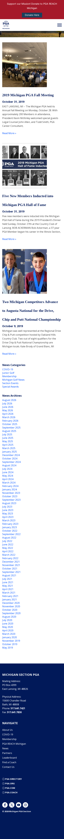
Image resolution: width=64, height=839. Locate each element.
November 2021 (11, 565)
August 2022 (9, 537)
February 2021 (10, 596)
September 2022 (11, 534)
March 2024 (8, 482)
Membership (9, 376)
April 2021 (7, 589)
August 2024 (9, 465)
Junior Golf (8, 373)
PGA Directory (13, 779)
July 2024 (7, 468)
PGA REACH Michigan (14, 743)
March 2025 (8, 448)
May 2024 (7, 475)
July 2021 (7, 579)
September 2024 (11, 462)
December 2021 (11, 561)
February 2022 (10, 558)
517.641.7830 (14, 712)
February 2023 (10, 523)
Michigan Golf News (13, 379)
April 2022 (7, 551)
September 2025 (11, 427)
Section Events (10, 383)
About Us (7, 730)
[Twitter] (11, 805)
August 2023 (9, 503)
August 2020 (9, 616)
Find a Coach (9, 762)
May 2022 (7, 548)
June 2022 (7, 544)
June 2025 (7, 438)
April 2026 (7, 413)
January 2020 (9, 637)
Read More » (9, 133)
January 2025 (9, 451)
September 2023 (11, 499)
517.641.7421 (18, 708)
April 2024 (7, 479)
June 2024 (7, 472)
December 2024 (11, 455)
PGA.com (10, 788)
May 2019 (7, 647)
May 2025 (7, 441)
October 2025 (9, 424)
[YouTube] (18, 805)
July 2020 (7, 620)
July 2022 (7, 541)
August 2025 (9, 431)
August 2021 (9, 575)
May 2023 (7, 513)
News (5, 748)
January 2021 (9, 599)
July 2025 (7, 434)
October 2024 (9, 458)
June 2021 (7, 582)
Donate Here (32, 14)
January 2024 (9, 489)
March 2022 (8, 554)
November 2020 (11, 606)
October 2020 (9, 609)
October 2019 (9, 644)
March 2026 (8, 417)
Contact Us (8, 767)
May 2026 (7, 410)
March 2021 (8, 592)
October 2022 (9, 530)
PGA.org (10, 783)
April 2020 (7, 630)
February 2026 (10, 420)
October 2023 (9, 496)
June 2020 (7, 623)
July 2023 (7, 506)
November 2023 (11, 493)
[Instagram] (25, 805)
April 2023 (7, 517)
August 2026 (9, 400)
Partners (7, 753)
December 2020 (11, 603)
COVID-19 (7, 369)
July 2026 (7, 403)
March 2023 (8, 520)
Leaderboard (9, 757)
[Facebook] (5, 805)
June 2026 (7, 407)
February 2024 (10, 486)
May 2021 (7, 585)
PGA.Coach (11, 792)
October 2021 (9, 568)
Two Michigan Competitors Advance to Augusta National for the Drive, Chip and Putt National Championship (31, 310)
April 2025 (7, 444)
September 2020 (11, 613)
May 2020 (7, 627)
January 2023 (9, 527)
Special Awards (10, 386)
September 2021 (11, 572)
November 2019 (11, 640)
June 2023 (7, 510)
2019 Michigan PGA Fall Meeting (28, 95)
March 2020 (8, 634)
